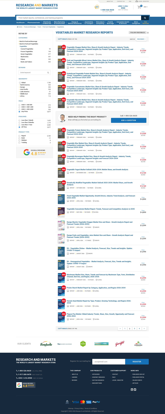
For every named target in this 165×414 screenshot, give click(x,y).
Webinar (36, 140)
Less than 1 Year (36, 125)
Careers (74, 377)
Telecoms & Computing (100, 22)
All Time (36, 127)
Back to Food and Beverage (28, 41)
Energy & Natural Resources (75, 22)
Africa (35, 96)
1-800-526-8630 (107, 10)
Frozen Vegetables (27, 51)
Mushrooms (24, 56)
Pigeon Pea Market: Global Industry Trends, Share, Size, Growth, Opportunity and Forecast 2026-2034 (100, 315)
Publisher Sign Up (138, 374)
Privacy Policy (79, 408)
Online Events (137, 380)
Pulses (23, 59)
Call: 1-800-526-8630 (128, 116)
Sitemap (70, 408)
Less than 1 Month (36, 120)
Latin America (35, 91)
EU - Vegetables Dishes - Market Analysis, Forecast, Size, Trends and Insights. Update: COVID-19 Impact (99, 249)
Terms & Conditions (91, 408)
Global (36, 82)
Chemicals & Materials (47, 22)
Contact (115, 374)
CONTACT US (121, 1)
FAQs (113, 377)
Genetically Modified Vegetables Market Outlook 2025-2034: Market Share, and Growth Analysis (100, 184)
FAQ (130, 1)
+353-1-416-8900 (123, 7)
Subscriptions (97, 383)
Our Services (145, 22)
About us (75, 374)
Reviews (74, 380)
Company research (98, 377)
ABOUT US (110, 1)
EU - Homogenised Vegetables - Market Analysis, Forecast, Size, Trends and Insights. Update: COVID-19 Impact (99, 263)
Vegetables (23, 46)
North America (35, 85)
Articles (135, 383)
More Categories (136, 22)
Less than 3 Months (36, 122)
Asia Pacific (35, 89)
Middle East (35, 94)
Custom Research (98, 380)
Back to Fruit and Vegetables (29, 44)
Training (36, 142)
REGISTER (137, 362)
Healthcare (20, 22)
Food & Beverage (110, 22)
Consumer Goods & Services (123, 22)
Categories (96, 374)
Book (36, 138)
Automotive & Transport (89, 22)
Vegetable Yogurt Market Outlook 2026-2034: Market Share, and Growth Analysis (97, 170)
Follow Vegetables (137, 32)
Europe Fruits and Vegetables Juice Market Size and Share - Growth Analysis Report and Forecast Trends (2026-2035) (100, 236)
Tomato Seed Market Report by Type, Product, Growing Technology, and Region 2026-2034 (99, 302)
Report (36, 136)
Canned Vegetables (27, 49)
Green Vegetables (26, 54)
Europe (35, 87)
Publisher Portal (138, 377)
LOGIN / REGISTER (143, 1)
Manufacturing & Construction (59, 22)
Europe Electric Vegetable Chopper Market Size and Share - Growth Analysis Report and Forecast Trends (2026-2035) (99, 223)
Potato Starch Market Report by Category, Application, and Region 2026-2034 (96, 288)
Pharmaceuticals (34, 22)
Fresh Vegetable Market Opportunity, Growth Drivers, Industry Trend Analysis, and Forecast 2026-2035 (101, 197)
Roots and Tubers (26, 62)
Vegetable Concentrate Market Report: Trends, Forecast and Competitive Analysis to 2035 (101, 209)
